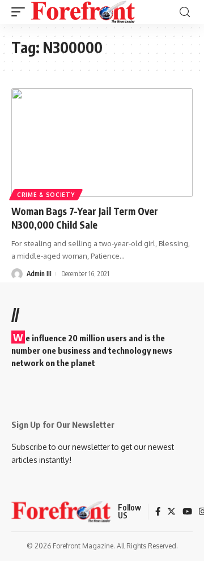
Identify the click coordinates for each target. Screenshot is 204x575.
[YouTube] (187, 512)
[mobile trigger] (21, 12)
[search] (185, 12)
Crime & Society (46, 194)
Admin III (39, 273)
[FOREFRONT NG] (83, 12)
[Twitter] (171, 512)
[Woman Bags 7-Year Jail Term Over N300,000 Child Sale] (102, 142)
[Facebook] (157, 512)
